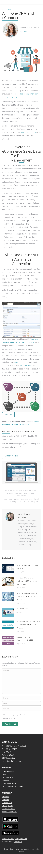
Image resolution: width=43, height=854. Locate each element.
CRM (36, 499)
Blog (4, 774)
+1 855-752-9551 (8, 839)
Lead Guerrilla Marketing (11, 761)
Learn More (8, 415)
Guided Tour (6, 780)
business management (27, 499)
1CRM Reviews (8, 771)
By (14, 493)
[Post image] (8, 568)
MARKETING (6, 9)
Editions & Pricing (8, 755)
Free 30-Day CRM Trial (10, 749)
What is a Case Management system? (27, 566)
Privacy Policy (7, 806)
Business (16, 490)
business (16, 499)
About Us (5, 797)
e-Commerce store (28, 132)
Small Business (31, 490)
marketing (19, 501)
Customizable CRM (10, 501)
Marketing (22, 490)
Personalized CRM (29, 501)
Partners (5, 800)
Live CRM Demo (8, 752)
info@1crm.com (21, 839)
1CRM (10, 499)
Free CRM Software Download (14, 746)
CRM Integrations (9, 758)
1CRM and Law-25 (23, 609)
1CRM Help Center (9, 783)
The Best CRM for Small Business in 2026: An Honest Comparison (27, 581)
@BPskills (23, 32)
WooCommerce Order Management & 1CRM (25, 638)
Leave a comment (21, 495)
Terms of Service (8, 809)
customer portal (26, 366)
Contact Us (18, 842)
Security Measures (9, 812)
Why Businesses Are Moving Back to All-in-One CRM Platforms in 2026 (29, 596)
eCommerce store (21, 362)
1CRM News (7, 803)
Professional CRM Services (12, 786)
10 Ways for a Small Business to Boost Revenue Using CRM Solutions (28, 625)
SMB (37, 501)
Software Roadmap (10, 777)
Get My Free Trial (11, 456)
